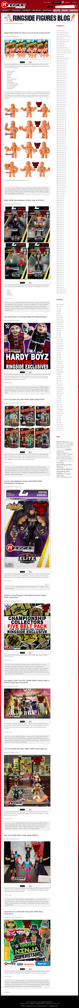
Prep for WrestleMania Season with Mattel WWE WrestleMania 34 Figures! (23, 482)
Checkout (75, 2)
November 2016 (59, 367)
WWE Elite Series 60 (61, 171)
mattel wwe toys (62, 456)
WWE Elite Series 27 (61, 110)
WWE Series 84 (60, 263)
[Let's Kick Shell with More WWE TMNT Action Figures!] (27, 781)
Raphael (29, 825)
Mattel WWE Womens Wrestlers (40, 738)
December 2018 (59, 321)
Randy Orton (58, 457)
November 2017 (59, 345)
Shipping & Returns (40, 1003)
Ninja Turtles (19, 825)
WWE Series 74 (60, 244)
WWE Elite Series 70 (61, 189)
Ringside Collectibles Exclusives (23, 387)
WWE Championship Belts (33, 670)
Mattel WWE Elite (20, 302)
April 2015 (58, 402)
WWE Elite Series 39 (61, 132)
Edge (12, 668)
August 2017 (59, 350)
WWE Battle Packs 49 (61, 87)
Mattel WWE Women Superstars (25, 738)
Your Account (57, 2)
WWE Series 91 (60, 274)
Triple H (40, 304)
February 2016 (59, 383)
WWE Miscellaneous (20, 188)
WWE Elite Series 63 (61, 176)
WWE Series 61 (60, 233)
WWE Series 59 (60, 230)
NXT (70, 456)
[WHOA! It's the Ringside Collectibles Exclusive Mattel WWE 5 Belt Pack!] (27, 626)
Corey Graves (34, 823)
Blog (58, 1003)
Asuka (6, 469)
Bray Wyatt (70, 443)
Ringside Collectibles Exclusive (68, 457)
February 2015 (59, 406)
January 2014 (59, 426)
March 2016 (59, 382)
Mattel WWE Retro (60, 43)
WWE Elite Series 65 (61, 180)
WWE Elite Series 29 (61, 113)
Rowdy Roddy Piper (42, 825)
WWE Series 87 (60, 267)
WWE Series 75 (60, 246)
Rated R (30, 668)
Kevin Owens (68, 447)
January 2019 (59, 319)
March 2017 (59, 359)
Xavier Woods (37, 903)
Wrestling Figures (35, 387)
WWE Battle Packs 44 (61, 84)
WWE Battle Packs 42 (61, 82)
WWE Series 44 (60, 208)
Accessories (7, 666)
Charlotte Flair (11, 738)
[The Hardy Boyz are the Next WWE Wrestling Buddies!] (27, 346)
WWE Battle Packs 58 (61, 100)
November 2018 (59, 323)
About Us (57, 10)
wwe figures (21, 191)
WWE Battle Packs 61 (61, 106)
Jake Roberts (26, 469)
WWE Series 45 (60, 209)
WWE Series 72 (60, 241)
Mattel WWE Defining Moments (63, 36)
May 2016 (58, 378)
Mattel (39, 188)
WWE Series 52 (60, 217)
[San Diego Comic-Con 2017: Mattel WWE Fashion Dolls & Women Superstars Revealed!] (27, 704)
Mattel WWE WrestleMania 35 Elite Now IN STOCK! (24, 200)
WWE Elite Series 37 (61, 128)
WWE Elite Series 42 (61, 137)
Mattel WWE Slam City (61, 47)
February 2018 (59, 339)
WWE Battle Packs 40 (61, 78)
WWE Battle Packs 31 (61, 65)
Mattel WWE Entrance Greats (63, 39)
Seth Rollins (68, 458)
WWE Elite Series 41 (61, 135)
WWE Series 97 (60, 283)
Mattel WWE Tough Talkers (33, 901)
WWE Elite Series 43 (61, 139)
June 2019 (58, 310)
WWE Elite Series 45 (61, 143)
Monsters (21, 470)
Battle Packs (59, 443)
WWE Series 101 (60, 196)
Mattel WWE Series (20, 467)
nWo (15, 304)
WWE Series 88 (60, 268)
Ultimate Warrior (30, 826)
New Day (42, 901)
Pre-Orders (26, 10)
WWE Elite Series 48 (61, 150)
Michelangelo (12, 825)
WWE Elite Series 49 (61, 152)
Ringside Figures (15, 36)
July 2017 (58, 352)
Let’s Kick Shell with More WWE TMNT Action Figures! (25, 749)
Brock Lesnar (59, 444)
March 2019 (59, 315)
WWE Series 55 (60, 222)
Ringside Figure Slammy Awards (63, 52)
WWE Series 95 (60, 281)
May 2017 (58, 356)
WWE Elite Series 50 (61, 154)
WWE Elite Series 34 (61, 123)
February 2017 (59, 361)
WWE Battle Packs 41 (61, 80)
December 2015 (59, 387)
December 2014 (59, 409)
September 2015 (60, 393)
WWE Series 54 (60, 220)
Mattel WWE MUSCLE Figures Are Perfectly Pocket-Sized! (27, 33)
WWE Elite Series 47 (61, 147)
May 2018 (58, 334)
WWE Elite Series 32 (61, 119)
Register (49, 2)
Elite (71, 445)
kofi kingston (24, 901)
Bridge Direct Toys (60, 30)
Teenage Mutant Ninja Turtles (11, 826)
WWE (16, 191)
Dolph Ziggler (67, 445)
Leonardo (7, 825)
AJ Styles (70, 442)
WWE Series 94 (60, 280)
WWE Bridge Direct (60, 108)
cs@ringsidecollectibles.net (46, 1002)
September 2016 (60, 371)
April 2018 (58, 335)
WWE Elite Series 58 (61, 167)
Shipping (64, 10)
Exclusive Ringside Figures (62, 32)
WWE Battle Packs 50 (61, 89)
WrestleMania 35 (8, 306)
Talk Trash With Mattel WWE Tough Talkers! (21, 835)
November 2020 (59, 304)
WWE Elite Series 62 (61, 174)
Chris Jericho (19, 469)
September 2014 (60, 413)
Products (5, 10)
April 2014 (58, 420)
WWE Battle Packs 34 (61, 71)
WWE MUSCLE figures (29, 191)
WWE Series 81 (60, 257)
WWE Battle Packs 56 (61, 97)
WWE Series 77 (60, 250)
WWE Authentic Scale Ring (62, 58)
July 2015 (58, 396)
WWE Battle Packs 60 (61, 104)
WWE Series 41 (60, 202)
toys (27, 190)
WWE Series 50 (60, 213)
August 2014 (59, 415)
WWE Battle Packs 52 (61, 91)
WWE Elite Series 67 (61, 183)
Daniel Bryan (71, 444)
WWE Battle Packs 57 (61, 99)
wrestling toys (11, 191)
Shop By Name (47, 10)
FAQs (54, 1003)
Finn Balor (45, 823)
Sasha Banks (20, 304)
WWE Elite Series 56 (61, 163)
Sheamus (58, 459)
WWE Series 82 (60, 259)
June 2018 (58, 332)
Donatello (40, 823)
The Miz (72, 459)
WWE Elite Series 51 (61, 156)
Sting (25, 984)
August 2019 (59, 306)
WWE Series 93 (60, 278)
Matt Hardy (30, 389)
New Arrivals (16, 10)
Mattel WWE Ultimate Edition (63, 49)
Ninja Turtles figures (38, 982)
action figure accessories (16, 666)
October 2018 (59, 324)
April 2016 (58, 380)
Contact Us (73, 10)
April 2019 (58, 313)
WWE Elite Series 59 (61, 169)
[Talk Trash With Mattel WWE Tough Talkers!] (27, 862)
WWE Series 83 (60, 261)
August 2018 (59, 328)
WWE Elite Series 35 (61, 124)
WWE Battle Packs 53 (61, 93)
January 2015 (59, 407)
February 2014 (59, 424)
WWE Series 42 (60, 204)
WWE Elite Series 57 (61, 165)
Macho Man (17, 982)
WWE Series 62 (60, 235)
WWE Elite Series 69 (61, 187)
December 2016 (59, 365)
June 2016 (58, 376)
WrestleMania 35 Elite (18, 306)
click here (26, 180)
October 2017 (59, 347)
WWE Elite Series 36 (61, 126)
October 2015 (59, 391)
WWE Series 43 (60, 206)
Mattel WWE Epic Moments (62, 41)
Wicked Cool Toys (60, 54)
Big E (41, 899)
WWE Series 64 (60, 239)
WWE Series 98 (60, 285)
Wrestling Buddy (12, 390)
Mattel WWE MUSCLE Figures (14, 190)
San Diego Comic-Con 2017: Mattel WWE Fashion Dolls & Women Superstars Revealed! (26, 681)
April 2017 (58, 358)
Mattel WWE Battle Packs (22, 586)
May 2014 (58, 419)
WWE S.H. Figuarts (60, 193)
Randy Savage (16, 984)
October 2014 (59, 411)
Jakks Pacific (19, 389)
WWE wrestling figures (30, 308)
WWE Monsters (42, 472)
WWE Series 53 (60, 219)
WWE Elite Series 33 (61, 121)
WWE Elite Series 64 (61, 178)
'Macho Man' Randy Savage (37, 981)
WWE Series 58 (60, 228)
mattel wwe (60, 451)
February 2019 (59, 317)
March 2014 (59, 422)
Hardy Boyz (12, 389)
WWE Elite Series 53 (61, 159)
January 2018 (59, 341)
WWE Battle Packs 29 (61, 62)
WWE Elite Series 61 (61, 172)
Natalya (6, 740)
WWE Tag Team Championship (37, 672)
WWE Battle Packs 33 (61, 69)
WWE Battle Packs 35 (61, 73)
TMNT (25, 826)
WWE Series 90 (60, 272)
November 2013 (59, 430)
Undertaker (45, 304)
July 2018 (58, 330)
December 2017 (59, 343)
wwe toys (37, 191)
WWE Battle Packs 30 (61, 63)
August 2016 (59, 372)
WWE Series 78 (60, 252)
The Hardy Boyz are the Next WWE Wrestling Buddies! (25, 317)
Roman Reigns (35, 470)
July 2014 (58, 417)
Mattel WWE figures (9, 304)
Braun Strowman (12, 469)
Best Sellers (36, 10)
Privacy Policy (49, 1003)
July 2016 (58, 374)
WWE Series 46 (60, 211)
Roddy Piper (34, 825)
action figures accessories (29, 666)
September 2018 (60, 326)
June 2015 (58, 398)
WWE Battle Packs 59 (61, 102)
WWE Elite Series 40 (61, 134)
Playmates (24, 825)
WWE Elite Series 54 (61, 161)
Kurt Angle (63, 450)
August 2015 (59, 395)
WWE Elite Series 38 (61, 130)
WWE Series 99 (60, 287)
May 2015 (58, 400)
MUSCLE (24, 190)
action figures (34, 188)
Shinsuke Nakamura (64, 459)
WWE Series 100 (60, 195)
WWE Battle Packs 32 (61, 67)
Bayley (37, 736)
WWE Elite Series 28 (61, 111)
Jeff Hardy (25, 389)
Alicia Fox (33, 736)
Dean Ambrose (11, 901)
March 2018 (59, 337)
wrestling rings (30, 903)
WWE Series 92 (60, 276)
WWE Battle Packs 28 (61, 60)
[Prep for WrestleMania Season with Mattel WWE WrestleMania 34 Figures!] (27, 529)
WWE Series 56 (60, 224)
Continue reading (8, 298)
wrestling (31, 190)
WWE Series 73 (60, 243)
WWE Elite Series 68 (61, 185)
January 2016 (59, 385)
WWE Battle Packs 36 (61, 75)
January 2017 (59, 363)
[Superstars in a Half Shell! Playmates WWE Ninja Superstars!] (27, 943)
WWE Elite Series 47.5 (61, 148)
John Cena (18, 901)
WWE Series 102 (60, 198)
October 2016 (59, 369)
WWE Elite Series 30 (61, 115)
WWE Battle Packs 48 (61, 86)
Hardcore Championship (19, 668)
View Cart (67, 2)
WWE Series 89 (60, 270)
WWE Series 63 (60, 237)
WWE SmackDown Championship (22, 672)
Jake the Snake (32, 469)
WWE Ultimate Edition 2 (61, 292)
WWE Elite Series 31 (61, 117)
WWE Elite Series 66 (61, 182)
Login (45, 2)
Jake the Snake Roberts (42, 469)
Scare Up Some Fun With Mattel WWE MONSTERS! (24, 399)
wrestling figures (42, 306)
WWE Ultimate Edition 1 (61, 291)
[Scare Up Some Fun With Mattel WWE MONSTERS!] (27, 427)
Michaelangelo (24, 982)
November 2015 (59, 389)
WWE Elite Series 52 (61, 158)
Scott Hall (26, 304)
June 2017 (58, 354)
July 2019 (58, 308)
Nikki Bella (11, 740)
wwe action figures (22, 670)
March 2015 (59, 404)
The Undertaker (32, 304)
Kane (64, 447)
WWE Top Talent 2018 (61, 289)
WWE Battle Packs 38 (61, 76)
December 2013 (59, 428)
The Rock (21, 826)
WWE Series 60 (60, 232)
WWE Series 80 (60, 256)
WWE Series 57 (60, 226)
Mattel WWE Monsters (13, 470)
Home (21, 1003)
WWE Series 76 (60, 248)
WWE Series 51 (60, 215)
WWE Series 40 (60, 200)
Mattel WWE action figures (61, 452)
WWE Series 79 (60, 254)
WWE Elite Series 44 (61, 141)
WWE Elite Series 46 (61, 145)
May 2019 (58, 311)
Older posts (7, 992)
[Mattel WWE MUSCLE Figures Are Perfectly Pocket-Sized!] (27, 49)
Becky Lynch (42, 736)
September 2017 (60, 348)
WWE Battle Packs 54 (61, 95)
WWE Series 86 (60, 265)
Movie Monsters (27, 470)
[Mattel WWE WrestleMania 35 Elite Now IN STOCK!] (27, 243)
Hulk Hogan (63, 446)
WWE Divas (7, 742)
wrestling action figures (39, 190)
